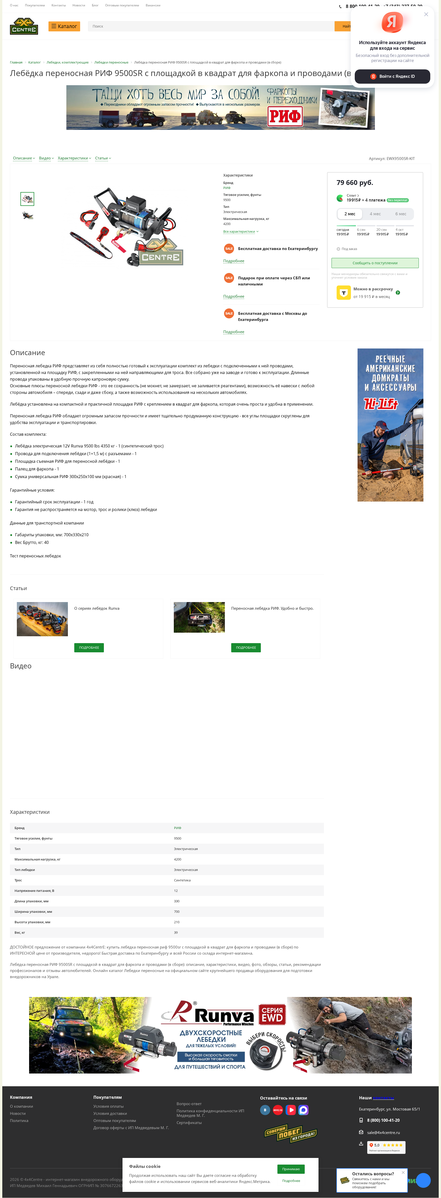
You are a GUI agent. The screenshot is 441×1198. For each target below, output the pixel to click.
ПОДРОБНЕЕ (89, 647)
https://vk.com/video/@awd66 (291, 1110)
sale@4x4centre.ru (383, 1132)
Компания (21, 1097)
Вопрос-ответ (189, 1103)
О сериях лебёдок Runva (96, 608)
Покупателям (107, 1097)
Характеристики (73, 157)
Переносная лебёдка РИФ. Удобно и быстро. (272, 608)
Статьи (101, 157)
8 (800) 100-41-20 (383, 1120)
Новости (18, 1113)
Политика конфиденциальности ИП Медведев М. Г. (210, 1113)
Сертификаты (189, 1122)
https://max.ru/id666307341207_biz (303, 1110)
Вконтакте (265, 1110)
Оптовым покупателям (114, 1120)
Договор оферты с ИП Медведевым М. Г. (131, 1127)
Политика (19, 1120)
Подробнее (233, 260)
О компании (21, 1106)
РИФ (226, 187)
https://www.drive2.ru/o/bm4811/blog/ (278, 1110)
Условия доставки (110, 1113)
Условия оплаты (108, 1106)
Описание (22, 157)
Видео (45, 157)
